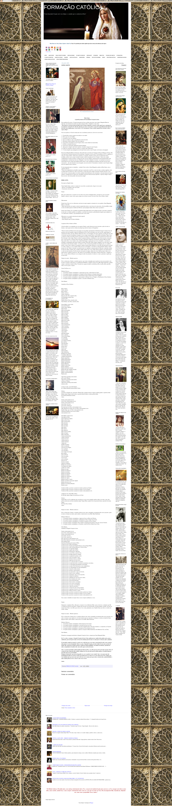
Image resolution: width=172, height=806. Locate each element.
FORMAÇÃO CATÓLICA (73, 7)
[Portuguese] (49, 50)
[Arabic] (58, 50)
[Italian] (58, 48)
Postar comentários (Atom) (70, 707)
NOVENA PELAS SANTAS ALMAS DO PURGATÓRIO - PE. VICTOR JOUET (68, 778)
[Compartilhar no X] (85, 666)
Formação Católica (48, 51)
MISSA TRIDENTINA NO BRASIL (62, 59)
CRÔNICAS (88, 57)
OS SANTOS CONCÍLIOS (80, 55)
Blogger (91, 802)
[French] (49, 48)
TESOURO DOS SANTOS (110, 55)
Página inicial (87, 705)
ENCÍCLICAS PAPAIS (71, 55)
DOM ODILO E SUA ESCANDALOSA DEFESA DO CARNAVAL (65, 724)
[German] (52, 48)
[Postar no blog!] (84, 666)
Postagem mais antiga (108, 705)
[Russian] (47, 50)
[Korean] (55, 50)
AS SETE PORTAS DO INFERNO (59, 718)
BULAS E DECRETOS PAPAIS (61, 55)
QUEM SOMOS (51, 55)
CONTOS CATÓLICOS (73, 57)
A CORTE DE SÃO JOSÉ (57, 744)
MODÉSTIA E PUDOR (58, 57)
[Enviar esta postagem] (81, 666)
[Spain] (55, 48)
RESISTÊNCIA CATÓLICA (111, 57)
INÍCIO (45, 55)
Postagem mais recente (66, 705)
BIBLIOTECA (102, 55)
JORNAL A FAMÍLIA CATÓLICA (50, 59)
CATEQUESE (95, 55)
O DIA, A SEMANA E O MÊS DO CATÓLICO (61, 771)
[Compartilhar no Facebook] (87, 666)
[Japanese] (52, 50)
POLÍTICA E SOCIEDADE (96, 57)
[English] (47, 48)
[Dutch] (60, 48)
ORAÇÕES (66, 57)
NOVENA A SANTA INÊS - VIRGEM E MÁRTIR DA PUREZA (65, 738)
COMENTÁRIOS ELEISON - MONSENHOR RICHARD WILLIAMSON (66, 765)
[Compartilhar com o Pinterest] (88, 666)
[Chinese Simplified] (60, 50)
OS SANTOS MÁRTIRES (49, 57)
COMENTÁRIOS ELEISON (121, 57)
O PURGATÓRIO (119, 55)
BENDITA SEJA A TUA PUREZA (59, 758)
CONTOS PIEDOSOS (56, 751)
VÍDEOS (103, 57)
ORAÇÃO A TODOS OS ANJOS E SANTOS (61, 731)
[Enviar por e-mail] (83, 666)
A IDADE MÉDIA (82, 57)
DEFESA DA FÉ (89, 55)
